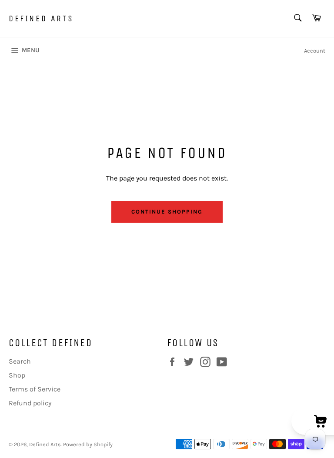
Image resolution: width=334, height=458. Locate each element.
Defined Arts (41, 18)
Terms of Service (34, 389)
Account (314, 50)
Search (20, 361)
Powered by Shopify (88, 444)
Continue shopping (166, 211)
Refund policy (30, 403)
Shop (17, 375)
